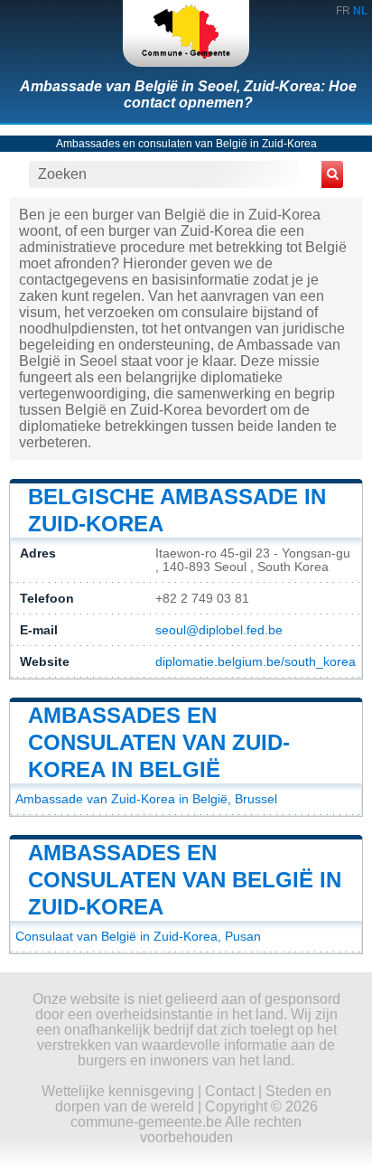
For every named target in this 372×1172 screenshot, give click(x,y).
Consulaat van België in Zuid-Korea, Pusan (138, 936)
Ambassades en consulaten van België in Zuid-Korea (186, 143)
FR (343, 11)
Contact (230, 1091)
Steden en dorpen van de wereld (193, 1098)
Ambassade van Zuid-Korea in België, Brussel (146, 799)
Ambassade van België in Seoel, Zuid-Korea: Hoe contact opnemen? (188, 94)
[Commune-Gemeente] (186, 33)
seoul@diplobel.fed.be (219, 630)
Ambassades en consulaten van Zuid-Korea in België (159, 742)
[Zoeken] (332, 174)
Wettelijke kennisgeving (118, 1091)
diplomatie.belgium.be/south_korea (255, 662)
